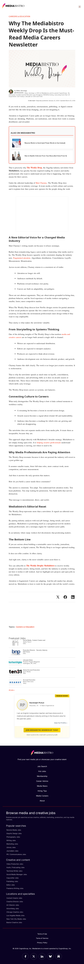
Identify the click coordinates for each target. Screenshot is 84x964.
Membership (42, 776)
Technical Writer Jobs (14, 871)
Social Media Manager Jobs (16, 874)
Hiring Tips (42, 791)
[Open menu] (79, 6)
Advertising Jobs (12, 908)
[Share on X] (57, 597)
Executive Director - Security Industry (35, 650)
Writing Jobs (11, 840)
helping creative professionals (49, 442)
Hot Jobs (42, 771)
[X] (33, 956)
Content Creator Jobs (14, 898)
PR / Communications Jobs (16, 854)
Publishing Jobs (12, 881)
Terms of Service (42, 938)
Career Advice (42, 781)
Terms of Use (42, 934)
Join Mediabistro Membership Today (42, 730)
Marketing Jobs (12, 844)
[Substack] (58, 956)
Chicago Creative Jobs (14, 912)
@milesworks (19, 93)
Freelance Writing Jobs (14, 888)
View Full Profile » (60, 723)
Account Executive (29, 680)
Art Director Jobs (12, 905)
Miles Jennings (21, 91)
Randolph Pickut (36, 703)
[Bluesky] (50, 956)
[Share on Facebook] (65, 597)
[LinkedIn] (42, 956)
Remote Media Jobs (13, 830)
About (42, 801)
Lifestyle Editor (28, 660)
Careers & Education (19, 16)
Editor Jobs (10, 885)
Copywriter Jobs (12, 878)
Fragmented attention (21, 258)
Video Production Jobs (14, 864)
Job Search (42, 766)
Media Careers (42, 796)
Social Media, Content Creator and (34, 640)
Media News (42, 786)
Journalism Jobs (12, 851)
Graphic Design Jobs (14, 833)
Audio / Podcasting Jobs (15, 867)
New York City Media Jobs (16, 919)
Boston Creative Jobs (14, 922)
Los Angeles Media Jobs (15, 915)
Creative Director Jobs (14, 901)
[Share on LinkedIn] (72, 597)
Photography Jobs (13, 837)
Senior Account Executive (31, 670)
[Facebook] (25, 956)
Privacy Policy (42, 943)
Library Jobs (11, 847)
